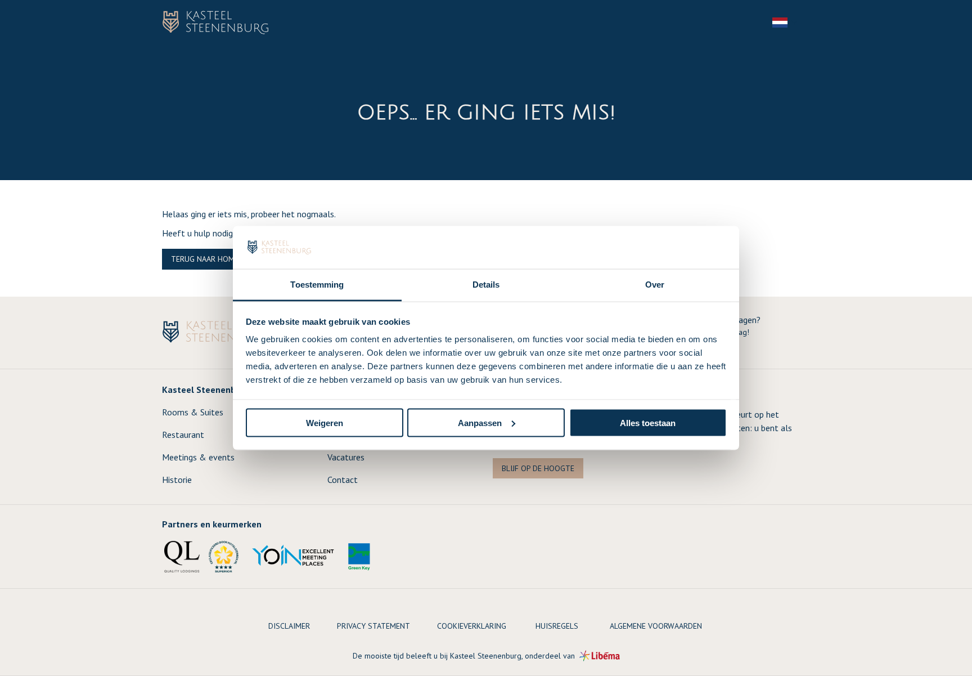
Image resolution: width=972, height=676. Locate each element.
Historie (177, 479)
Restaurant (183, 434)
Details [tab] (486, 284)
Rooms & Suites (192, 412)
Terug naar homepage (213, 259)
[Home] (215, 22)
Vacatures (345, 457)
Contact (342, 479)
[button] (786, 22)
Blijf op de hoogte (538, 468)
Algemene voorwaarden (656, 626)
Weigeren (324, 422)
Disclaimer (289, 626)
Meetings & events (198, 457)
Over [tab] (654, 284)
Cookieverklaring (471, 626)
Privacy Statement (373, 626)
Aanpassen (480, 422)
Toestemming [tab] (317, 284)
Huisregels (557, 626)
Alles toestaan (648, 422)
